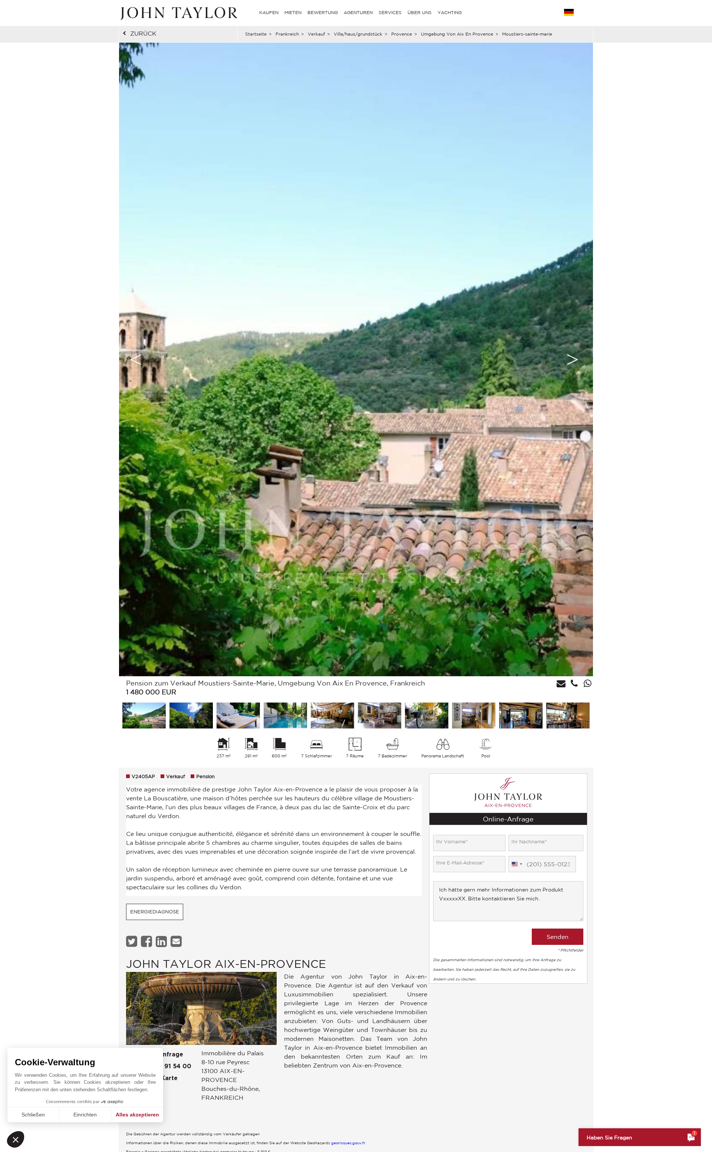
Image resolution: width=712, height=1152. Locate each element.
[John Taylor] (178, 12)
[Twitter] (132, 941)
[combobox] (516, 864)
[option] (356, 359)
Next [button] (572, 359)
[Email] (177, 941)
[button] (15, 1139)
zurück (143, 33)
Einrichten (85, 1115)
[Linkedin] (162, 941)
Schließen (33, 1115)
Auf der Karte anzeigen (152, 1084)
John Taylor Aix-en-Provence (226, 963)
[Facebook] (147, 941)
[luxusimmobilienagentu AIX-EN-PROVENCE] (201, 1010)
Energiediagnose (154, 911)
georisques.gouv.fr (348, 1143)
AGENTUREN (358, 12)
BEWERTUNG (322, 12)
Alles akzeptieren (137, 1115)
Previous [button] (135, 359)
